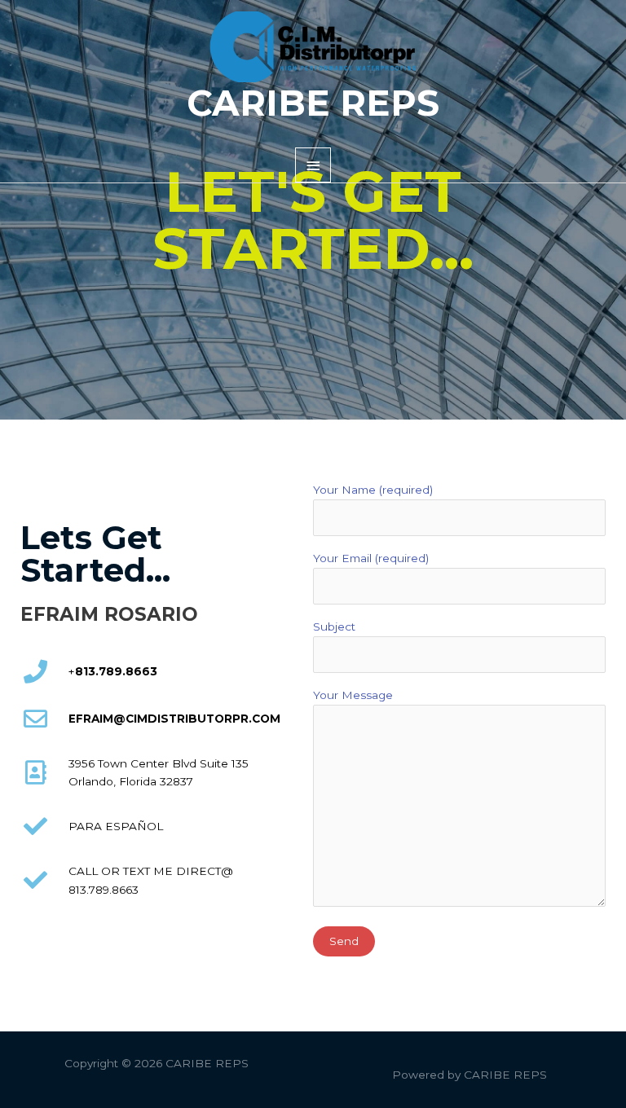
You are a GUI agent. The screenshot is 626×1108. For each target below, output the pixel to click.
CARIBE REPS (313, 103)
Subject (334, 626)
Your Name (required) (373, 489)
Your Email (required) (371, 558)
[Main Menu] (313, 164)
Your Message (353, 694)
